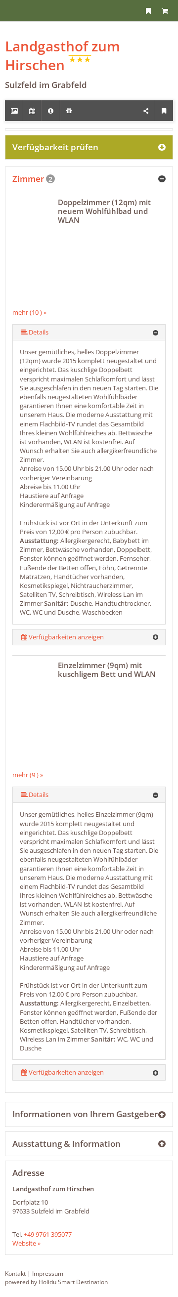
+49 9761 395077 (48, 1234)
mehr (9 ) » (27, 774)
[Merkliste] (148, 10)
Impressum (47, 1273)
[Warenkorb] (164, 10)
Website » (26, 1243)
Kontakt (15, 1273)
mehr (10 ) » (29, 312)
